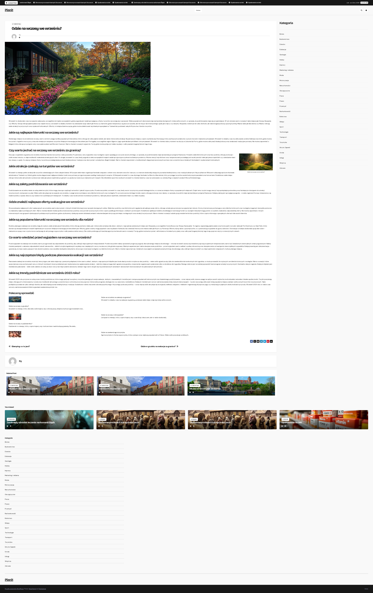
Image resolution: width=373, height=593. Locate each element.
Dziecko (282, 44)
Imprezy (282, 65)
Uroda (282, 153)
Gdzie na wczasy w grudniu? (19, 306)
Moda (282, 75)
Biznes (282, 34)
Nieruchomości (285, 86)
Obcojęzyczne (285, 91)
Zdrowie (282, 168)
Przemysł (283, 106)
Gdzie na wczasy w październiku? (20, 324)
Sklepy (282, 122)
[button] (361, 10)
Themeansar (42, 589)
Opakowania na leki (291, 422)
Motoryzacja (284, 80)
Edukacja (283, 49)
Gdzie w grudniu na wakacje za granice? (158, 346)
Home (198, 10)
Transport (283, 137)
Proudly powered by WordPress (14, 589)
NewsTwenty (33, 589)
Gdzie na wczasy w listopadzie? (112, 315)
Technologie (284, 132)
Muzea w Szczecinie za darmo (205, 388)
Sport (282, 127)
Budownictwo (284, 39)
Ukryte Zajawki (285, 147)
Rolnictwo (283, 117)
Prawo (282, 101)
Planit (9, 10)
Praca (282, 96)
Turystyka (17, 24)
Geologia (283, 55)
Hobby (282, 60)
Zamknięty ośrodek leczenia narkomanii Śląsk (31, 422)
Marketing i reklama (287, 70)
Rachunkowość (285, 111)
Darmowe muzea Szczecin (112, 388)
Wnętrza (283, 163)
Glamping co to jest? (21, 346)
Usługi (282, 158)
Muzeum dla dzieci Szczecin (22, 388)
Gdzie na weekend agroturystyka (113, 332)
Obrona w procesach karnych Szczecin (118, 422)
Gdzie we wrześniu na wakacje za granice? (116, 297)
